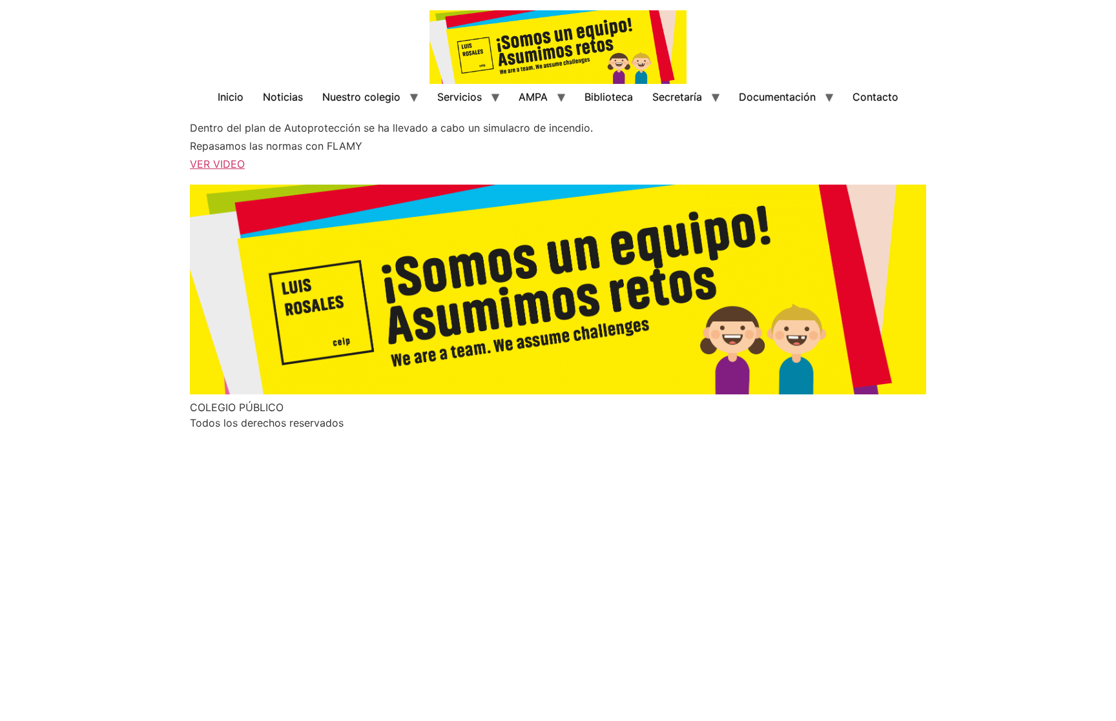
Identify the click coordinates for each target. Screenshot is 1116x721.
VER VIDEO (217, 163)
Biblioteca (608, 96)
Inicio (230, 96)
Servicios (459, 96)
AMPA (533, 96)
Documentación (777, 96)
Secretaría (677, 96)
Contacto (875, 96)
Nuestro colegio (361, 96)
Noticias (283, 96)
